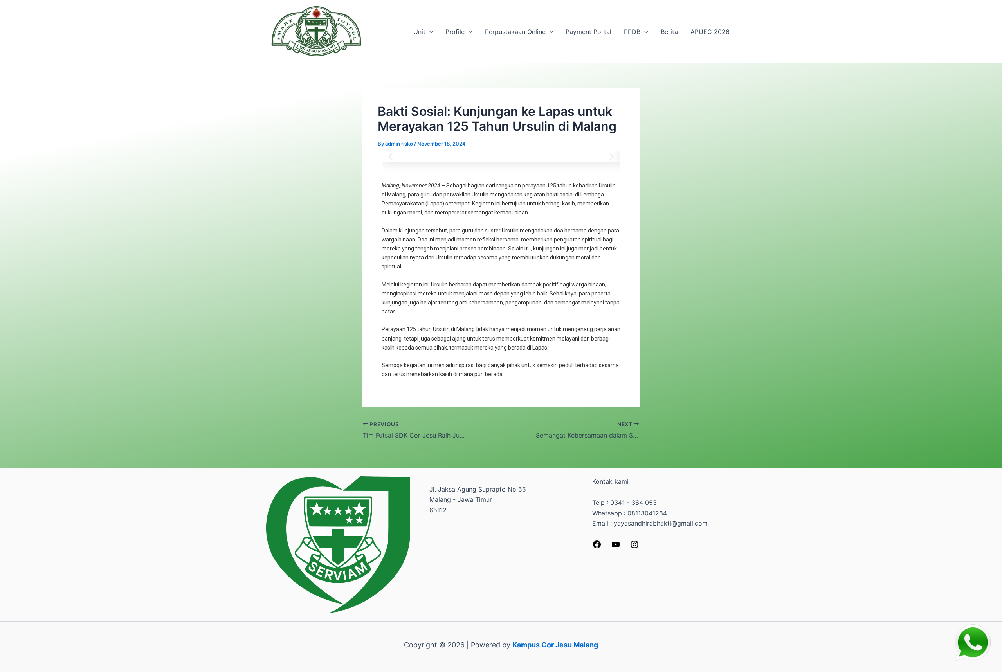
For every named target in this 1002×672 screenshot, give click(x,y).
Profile (455, 32)
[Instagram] (634, 547)
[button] (429, 31)
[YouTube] (615, 547)
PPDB (632, 32)
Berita (669, 32)
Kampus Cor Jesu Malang (555, 645)
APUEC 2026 (710, 32)
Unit (419, 32)
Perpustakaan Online (515, 32)
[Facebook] (597, 547)
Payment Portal (588, 32)
